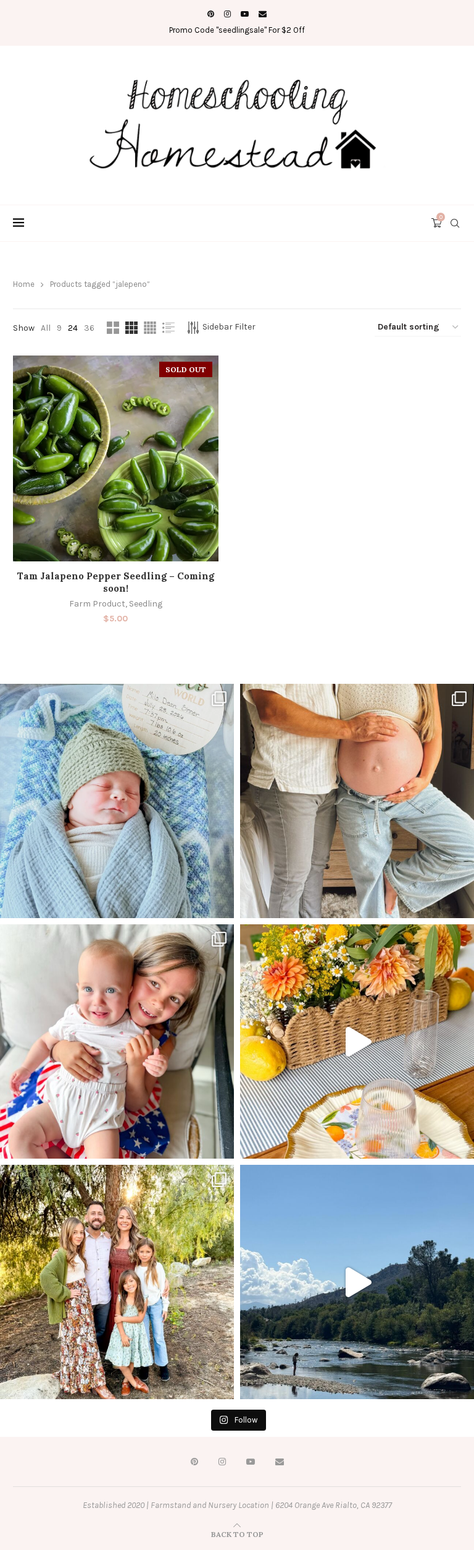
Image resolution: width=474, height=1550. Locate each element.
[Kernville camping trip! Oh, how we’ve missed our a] (357, 1282)
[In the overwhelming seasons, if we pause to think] (117, 1282)
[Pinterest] (210, 14)
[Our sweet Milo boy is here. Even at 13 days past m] (117, 801)
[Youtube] (245, 14)
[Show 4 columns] (150, 327)
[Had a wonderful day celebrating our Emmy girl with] (117, 1041)
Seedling (145, 603)
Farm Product (97, 603)
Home (24, 284)
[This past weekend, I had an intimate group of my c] (357, 1041)
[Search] (455, 223)
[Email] (263, 14)
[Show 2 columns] (113, 327)
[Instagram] (227, 14)
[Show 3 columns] (131, 327)
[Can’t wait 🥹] (357, 801)
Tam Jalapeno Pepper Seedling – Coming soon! (115, 582)
